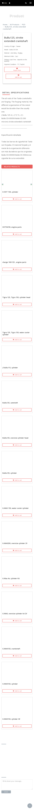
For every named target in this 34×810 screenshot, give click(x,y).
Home (5, 25)
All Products (14, 25)
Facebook (8, 800)
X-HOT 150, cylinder (10, 192)
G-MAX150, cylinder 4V (11, 719)
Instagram (21, 800)
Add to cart (18, 77)
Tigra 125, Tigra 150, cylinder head (16, 297)
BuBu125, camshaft (10, 403)
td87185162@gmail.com (12, 767)
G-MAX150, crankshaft (11, 649)
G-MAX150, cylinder (10, 684)
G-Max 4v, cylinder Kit (11, 578)
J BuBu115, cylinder (10, 368)
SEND (6, 792)
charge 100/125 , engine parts (14, 262)
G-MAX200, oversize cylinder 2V (14, 543)
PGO (23, 25)
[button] (29, 805)
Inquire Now (17, 70)
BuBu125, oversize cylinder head (15, 438)
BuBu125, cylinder (9, 473)
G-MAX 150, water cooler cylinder (15, 508)
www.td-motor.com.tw (12, 770)
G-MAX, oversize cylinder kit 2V (14, 614)
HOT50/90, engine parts (12, 227)
